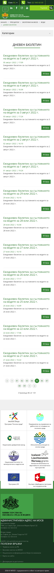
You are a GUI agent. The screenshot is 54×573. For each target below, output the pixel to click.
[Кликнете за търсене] (51, 8)
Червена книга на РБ (11, 547)
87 (47, 380)
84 (32, 380)
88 (20, 385)
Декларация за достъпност (13, 561)
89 (25, 385)
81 (17, 380)
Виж (47, 73)
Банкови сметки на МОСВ (13, 550)
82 (22, 380)
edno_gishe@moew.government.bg (17, 541)
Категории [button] (8, 33)
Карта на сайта (8, 556)
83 (27, 380)
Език (12, 2)
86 (42, 380)
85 (37, 380)
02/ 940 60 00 (12, 528)
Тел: (35, 2)
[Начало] (15, 15)
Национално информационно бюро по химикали (22, 553)
